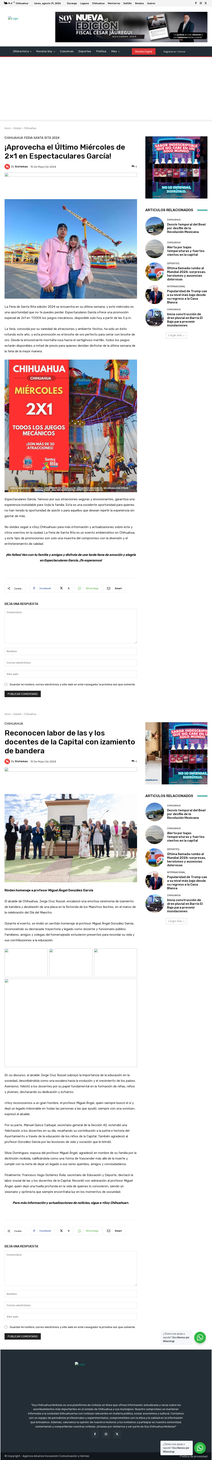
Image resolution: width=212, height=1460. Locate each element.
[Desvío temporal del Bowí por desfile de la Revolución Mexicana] (154, 226)
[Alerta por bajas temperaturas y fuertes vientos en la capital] (154, 249)
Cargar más (175, 335)
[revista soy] (71, 186)
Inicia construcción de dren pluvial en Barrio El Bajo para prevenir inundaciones (185, 319)
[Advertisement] (106, 90)
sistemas (21, 166)
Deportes (173, 263)
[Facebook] (195, 3)
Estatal (17, 128)
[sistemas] (8, 166)
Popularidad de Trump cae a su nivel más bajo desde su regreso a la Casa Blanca (187, 296)
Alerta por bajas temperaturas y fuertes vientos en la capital (186, 251)
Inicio (8, 128)
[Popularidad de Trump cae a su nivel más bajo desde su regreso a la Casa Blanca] (154, 294)
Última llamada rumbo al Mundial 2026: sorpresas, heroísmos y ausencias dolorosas (186, 273)
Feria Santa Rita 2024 (41, 137)
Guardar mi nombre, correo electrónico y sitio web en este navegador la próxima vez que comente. (73, 684)
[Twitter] (205, 3)
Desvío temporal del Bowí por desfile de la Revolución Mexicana (186, 228)
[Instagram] (200, 3)
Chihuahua (30, 128)
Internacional (176, 286)
